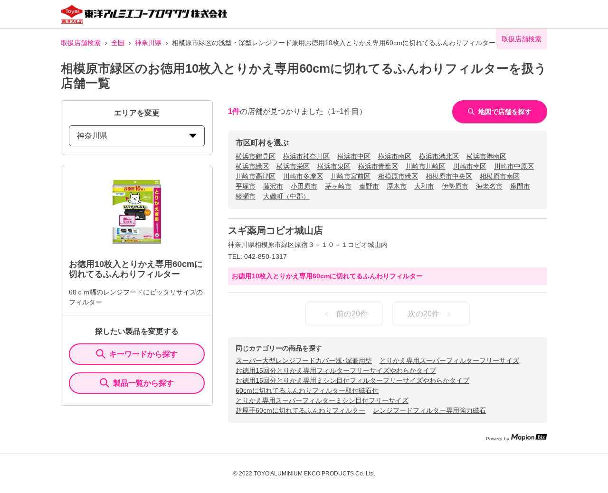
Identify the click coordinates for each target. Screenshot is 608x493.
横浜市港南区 (486, 156)
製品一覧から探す (143, 383)
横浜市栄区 (293, 166)
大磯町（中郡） (286, 196)
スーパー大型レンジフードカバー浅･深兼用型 (304, 360)
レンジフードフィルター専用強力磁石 (429, 410)
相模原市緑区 (398, 176)
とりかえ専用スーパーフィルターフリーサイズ (449, 360)
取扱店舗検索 (81, 43)
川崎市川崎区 (426, 166)
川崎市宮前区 (350, 176)
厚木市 (397, 186)
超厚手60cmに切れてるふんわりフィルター (300, 410)
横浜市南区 (394, 156)
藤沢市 (273, 186)
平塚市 (246, 186)
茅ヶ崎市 (338, 186)
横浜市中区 (353, 156)
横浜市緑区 (252, 166)
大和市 (424, 186)
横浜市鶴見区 (256, 156)
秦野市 (369, 186)
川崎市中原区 (514, 166)
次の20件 (423, 314)
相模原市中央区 (449, 176)
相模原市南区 (500, 176)
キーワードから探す (143, 354)
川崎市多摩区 (303, 176)
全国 (117, 43)
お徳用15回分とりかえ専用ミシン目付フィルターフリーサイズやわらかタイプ (352, 380)
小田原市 (304, 186)
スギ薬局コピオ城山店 (275, 230)
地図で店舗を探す (505, 111)
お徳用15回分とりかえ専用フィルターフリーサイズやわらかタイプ (336, 370)
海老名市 (489, 186)
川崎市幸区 (469, 166)
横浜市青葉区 (378, 166)
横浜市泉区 (334, 166)
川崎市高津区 (256, 176)
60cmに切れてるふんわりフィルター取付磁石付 (307, 390)
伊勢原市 (455, 186)
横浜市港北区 (439, 156)
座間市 (520, 186)
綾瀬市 (246, 196)
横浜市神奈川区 (306, 156)
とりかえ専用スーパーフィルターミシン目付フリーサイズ (322, 400)
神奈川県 (148, 43)
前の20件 (352, 314)
